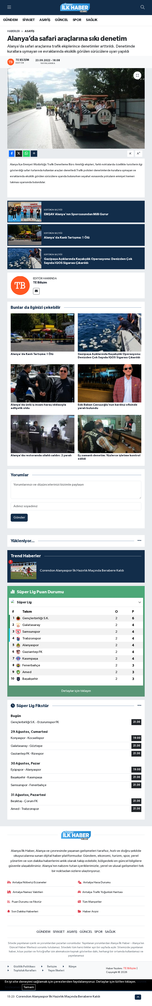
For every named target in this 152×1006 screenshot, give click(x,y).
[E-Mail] (36, 291)
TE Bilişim (40, 282)
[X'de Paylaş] (18, 153)
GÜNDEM (10, 20)
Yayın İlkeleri (56, 970)
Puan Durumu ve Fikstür (27, 901)
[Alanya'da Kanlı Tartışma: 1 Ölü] (42, 332)
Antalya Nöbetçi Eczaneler (29, 882)
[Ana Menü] (9, 7)
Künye (72, 966)
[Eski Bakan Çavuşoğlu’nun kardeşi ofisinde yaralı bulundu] (110, 383)
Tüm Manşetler (92, 901)
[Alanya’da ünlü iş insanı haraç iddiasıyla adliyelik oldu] (42, 383)
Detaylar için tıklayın (76, 691)
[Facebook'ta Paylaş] (11, 153)
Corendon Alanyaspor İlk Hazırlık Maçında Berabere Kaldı (58, 996)
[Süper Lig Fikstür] (139, 705)
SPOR (77, 20)
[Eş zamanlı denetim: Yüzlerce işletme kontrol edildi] (110, 434)
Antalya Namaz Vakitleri (28, 892)
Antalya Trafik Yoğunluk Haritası (102, 892)
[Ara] (143, 7)
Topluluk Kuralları (24, 970)
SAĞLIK (91, 20)
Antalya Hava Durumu (97, 882)
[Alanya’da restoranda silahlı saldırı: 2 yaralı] (42, 434)
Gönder (19, 517)
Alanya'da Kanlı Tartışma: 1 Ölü (32, 354)
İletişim (52, 966)
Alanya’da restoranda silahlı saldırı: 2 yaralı (41, 455)
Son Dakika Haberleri (24, 911)
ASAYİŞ (44, 20)
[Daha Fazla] (34, 153)
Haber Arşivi (90, 911)
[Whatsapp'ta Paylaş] (26, 153)
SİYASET (28, 20)
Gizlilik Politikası (24, 966)
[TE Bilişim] (20, 285)
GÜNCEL (61, 20)
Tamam (28, 987)
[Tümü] (139, 541)
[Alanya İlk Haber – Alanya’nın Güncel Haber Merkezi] (75, 7)
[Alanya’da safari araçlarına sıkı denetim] (76, 108)
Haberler (13, 31)
